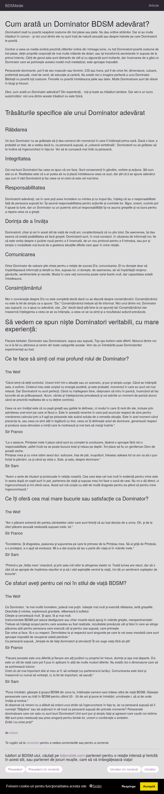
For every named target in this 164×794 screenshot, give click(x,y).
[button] (88, 786)
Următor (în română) (124, 769)
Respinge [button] (129, 786)
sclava (13, 732)
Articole (154, 5)
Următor (150, 769)
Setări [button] (97, 786)
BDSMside (14, 5)
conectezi (32, 742)
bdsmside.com (72, 755)
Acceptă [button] (149, 786)
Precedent (15, 769)
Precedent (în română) (44, 769)
